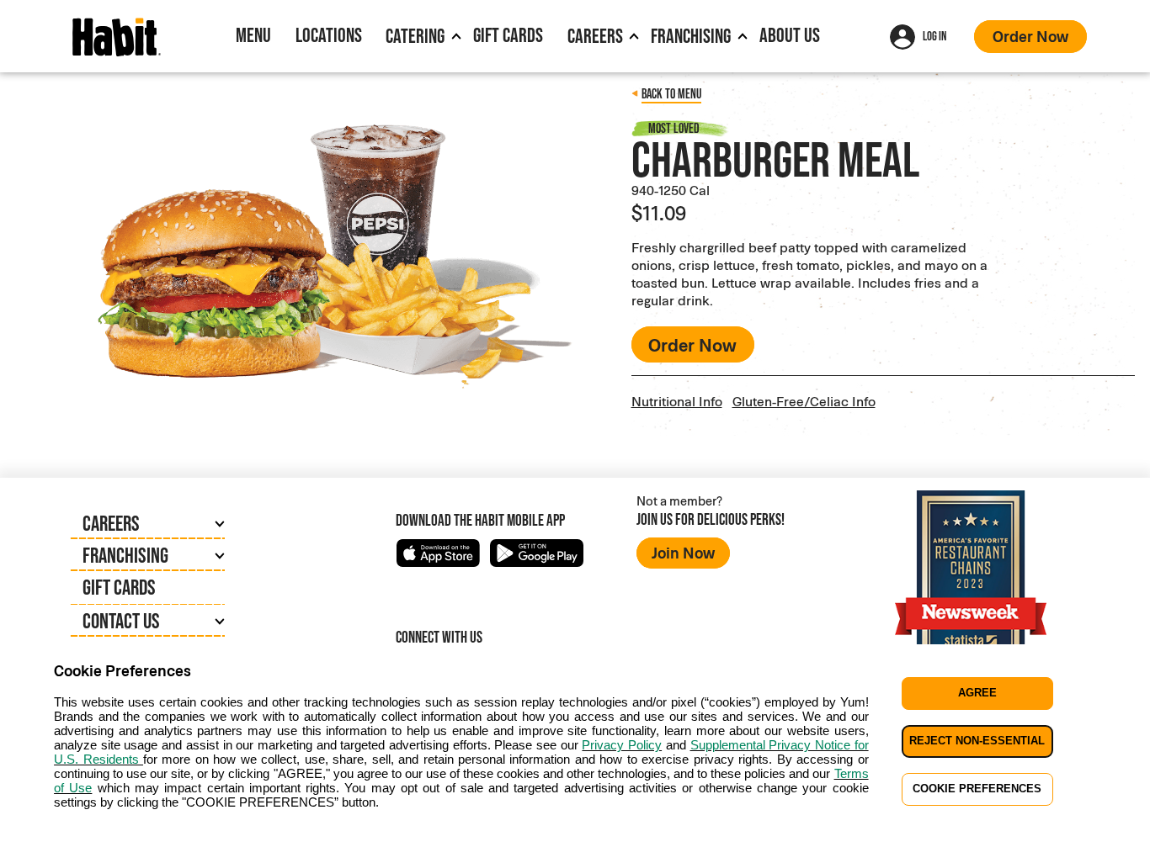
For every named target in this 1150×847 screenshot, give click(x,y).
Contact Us (121, 620)
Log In (934, 36)
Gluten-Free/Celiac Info (804, 401)
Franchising (691, 35)
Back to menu (671, 94)
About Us (789, 35)
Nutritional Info (676, 401)
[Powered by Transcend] (27, 840)
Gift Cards (508, 35)
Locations (328, 35)
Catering (415, 35)
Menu (253, 35)
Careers (595, 35)
